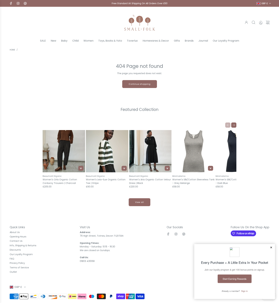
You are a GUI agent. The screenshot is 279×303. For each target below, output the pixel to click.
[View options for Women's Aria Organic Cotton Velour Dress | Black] (167, 168)
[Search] (253, 22)
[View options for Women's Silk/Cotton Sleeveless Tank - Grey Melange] (210, 168)
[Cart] (267, 22)
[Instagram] (18, 3)
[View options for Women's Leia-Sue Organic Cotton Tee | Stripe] (124, 168)
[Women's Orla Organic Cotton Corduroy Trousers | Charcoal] (64, 151)
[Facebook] (11, 3)
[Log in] (246, 22)
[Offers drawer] (260, 22)
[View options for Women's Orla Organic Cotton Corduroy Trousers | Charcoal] (80, 168)
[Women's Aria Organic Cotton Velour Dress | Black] (150, 151)
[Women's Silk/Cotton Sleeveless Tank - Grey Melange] (193, 151)
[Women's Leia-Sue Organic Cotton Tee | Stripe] (107, 151)
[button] (227, 125)
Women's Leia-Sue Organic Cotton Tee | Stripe (105, 181)
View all (139, 202)
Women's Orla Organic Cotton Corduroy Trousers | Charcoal (60, 181)
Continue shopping (139, 84)
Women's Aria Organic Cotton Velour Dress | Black (150, 181)
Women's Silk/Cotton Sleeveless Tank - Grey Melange (193, 181)
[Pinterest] (25, 3)
